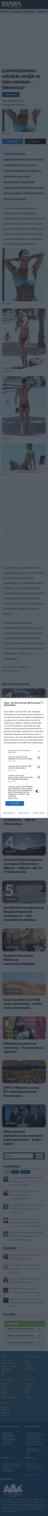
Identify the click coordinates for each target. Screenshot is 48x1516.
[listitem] (24, 751)
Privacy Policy (39, 813)
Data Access (24, 813)
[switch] (38, 757)
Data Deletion (9, 813)
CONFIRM (15, 803)
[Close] (42, 703)
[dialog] (24, 758)
